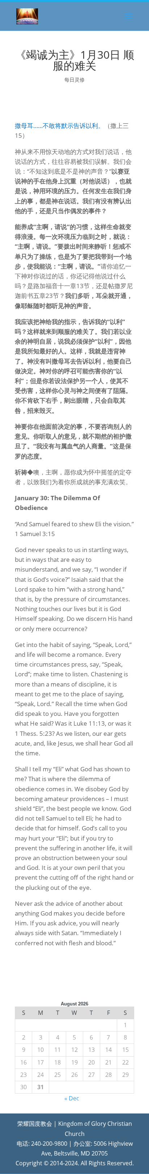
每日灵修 (74, 79)
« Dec (71, 1098)
